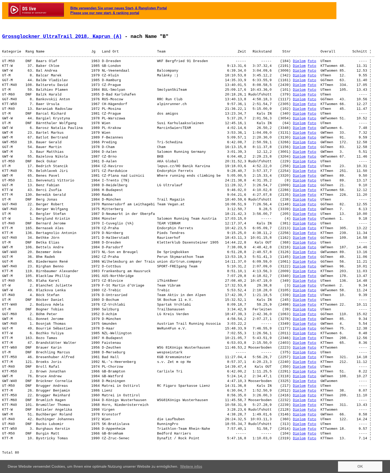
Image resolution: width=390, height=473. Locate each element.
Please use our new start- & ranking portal (104, 13)
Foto (312, 61)
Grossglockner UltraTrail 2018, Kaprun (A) (62, 37)
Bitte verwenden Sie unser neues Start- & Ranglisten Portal (118, 8)
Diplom (299, 61)
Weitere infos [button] (191, 466)
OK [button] (360, 466)
